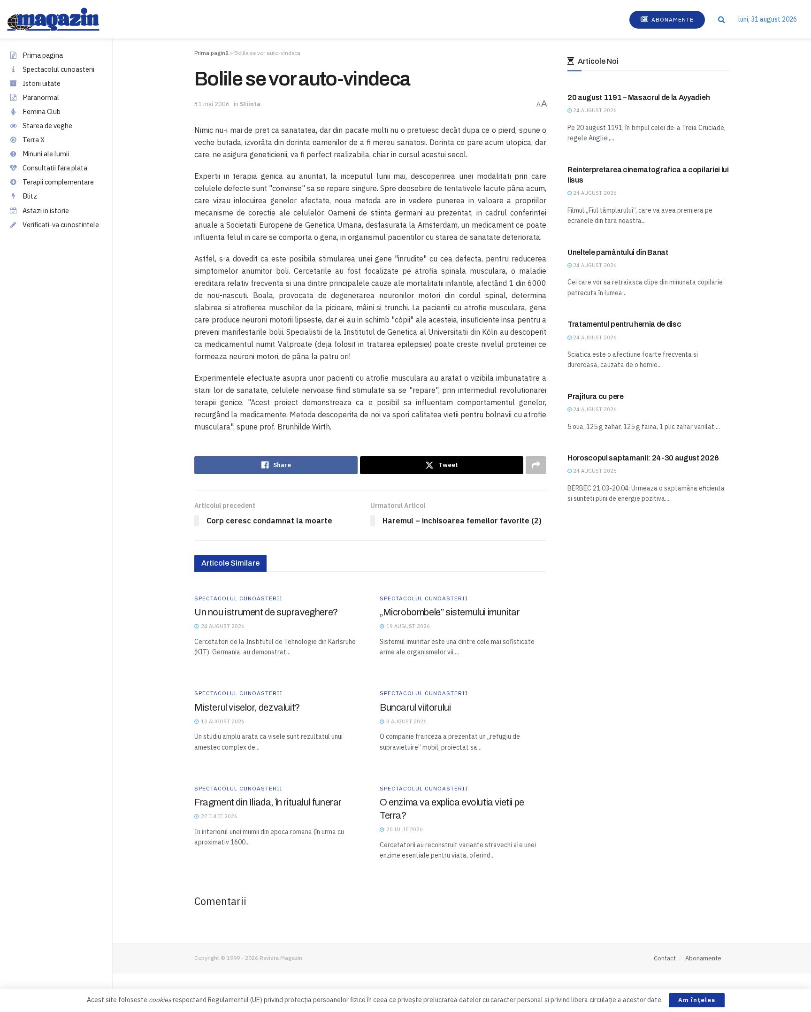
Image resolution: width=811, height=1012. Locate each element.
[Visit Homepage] (62, 19)
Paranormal (41, 97)
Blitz (30, 196)
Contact (665, 958)
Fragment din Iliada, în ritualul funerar (268, 802)
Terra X (34, 139)
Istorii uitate (42, 83)
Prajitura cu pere (595, 396)
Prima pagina (43, 55)
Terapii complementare (58, 181)
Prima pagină (211, 52)
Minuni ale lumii (46, 153)
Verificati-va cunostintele (61, 224)
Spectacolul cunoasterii (58, 69)
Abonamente (672, 19)
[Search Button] (721, 19)
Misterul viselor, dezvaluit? (247, 707)
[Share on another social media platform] (536, 465)
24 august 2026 (594, 110)
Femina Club (42, 111)
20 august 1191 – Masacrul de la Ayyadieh (638, 97)
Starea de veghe (47, 125)
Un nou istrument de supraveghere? (266, 612)
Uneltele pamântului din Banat (617, 252)
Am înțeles (696, 1000)
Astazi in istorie (46, 210)
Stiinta (250, 104)
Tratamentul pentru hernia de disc (624, 324)
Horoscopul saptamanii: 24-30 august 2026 (643, 458)
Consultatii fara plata (55, 167)
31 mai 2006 (212, 104)
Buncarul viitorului (415, 707)
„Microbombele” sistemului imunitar (450, 612)
